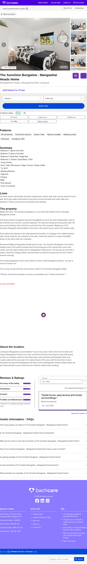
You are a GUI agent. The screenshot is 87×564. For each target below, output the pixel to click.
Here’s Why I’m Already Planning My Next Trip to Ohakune (75, 529)
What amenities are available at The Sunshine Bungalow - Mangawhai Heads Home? (34, 473)
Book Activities (43, 3)
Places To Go (68, 8)
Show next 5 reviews (78, 413)
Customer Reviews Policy (42, 517)
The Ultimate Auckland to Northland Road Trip (72, 515)
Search (80, 559)
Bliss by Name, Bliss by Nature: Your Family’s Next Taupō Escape (74, 535)
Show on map (43, 121)
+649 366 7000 (15, 531)
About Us (36, 524)
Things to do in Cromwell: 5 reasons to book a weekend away (73, 522)
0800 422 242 (18, 527)
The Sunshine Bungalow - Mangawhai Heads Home (28, 77)
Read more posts (69, 541)
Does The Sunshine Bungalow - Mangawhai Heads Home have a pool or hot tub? (32, 449)
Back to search (9, 14)
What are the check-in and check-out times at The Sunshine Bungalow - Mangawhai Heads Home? (39, 441)
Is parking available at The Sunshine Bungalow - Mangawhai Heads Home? (30, 457)
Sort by (44, 378)
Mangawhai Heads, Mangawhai (24, 82)
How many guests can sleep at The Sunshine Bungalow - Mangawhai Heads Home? (34, 425)
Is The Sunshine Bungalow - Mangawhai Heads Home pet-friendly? (27, 433)
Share (83, 76)
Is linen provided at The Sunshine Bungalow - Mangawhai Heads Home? (29, 465)
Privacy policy (37, 514)
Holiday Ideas (79, 8)
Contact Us (67, 3)
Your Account (79, 3)
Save (76, 76)
